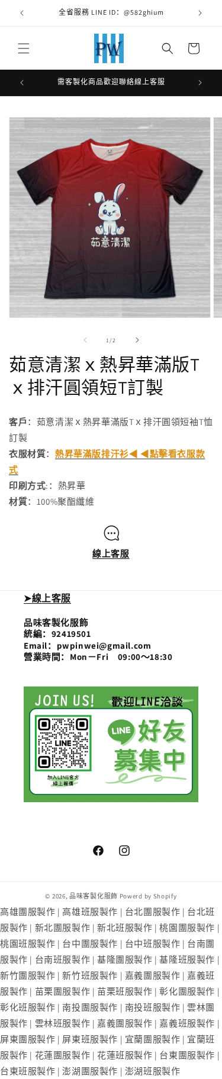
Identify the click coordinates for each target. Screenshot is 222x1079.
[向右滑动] (137, 340)
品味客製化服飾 (93, 896)
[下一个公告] (200, 13)
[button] (24, 48)
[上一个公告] (22, 13)
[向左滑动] (85, 340)
